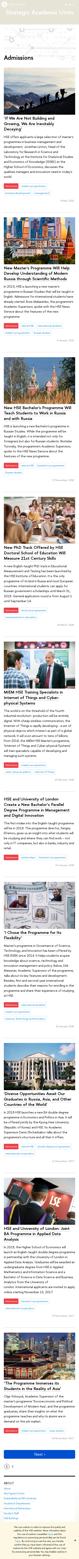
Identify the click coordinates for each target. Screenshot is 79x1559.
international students (49, 325)
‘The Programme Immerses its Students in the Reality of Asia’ (32, 1385)
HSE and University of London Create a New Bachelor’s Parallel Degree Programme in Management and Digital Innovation (37, 807)
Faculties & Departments (17, 1503)
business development (17, 193)
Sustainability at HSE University (20, 1498)
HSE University (17, 4)
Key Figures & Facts (14, 1493)
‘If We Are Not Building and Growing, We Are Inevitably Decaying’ (29, 123)
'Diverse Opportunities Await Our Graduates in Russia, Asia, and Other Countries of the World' (37, 1099)
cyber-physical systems (18, 772)
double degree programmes (54, 1146)
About (9, 1483)
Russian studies (42, 332)
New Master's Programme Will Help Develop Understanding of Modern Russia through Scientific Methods (37, 273)
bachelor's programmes (51, 465)
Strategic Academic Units (39, 12)
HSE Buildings (11, 1518)
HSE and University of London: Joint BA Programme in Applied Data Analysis (37, 1234)
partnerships (28, 857)
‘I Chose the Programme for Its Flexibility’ (32, 935)
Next (38, 1454)
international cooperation (19, 1153)
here (50, 1534)
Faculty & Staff (11, 1513)
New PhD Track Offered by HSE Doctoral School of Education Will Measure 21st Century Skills (35, 553)
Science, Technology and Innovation (25, 1018)
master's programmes (33, 186)
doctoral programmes (33, 610)
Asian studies (56, 1430)
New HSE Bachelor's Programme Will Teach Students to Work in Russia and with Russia (37, 413)
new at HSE (27, 325)
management (42, 193)
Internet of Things (44, 772)
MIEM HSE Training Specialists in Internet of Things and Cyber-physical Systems (33, 697)
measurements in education (20, 617)
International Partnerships (17, 1508)
